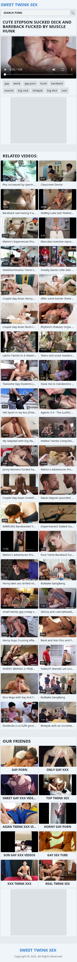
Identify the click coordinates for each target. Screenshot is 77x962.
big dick (52, 90)
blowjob (38, 90)
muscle (8, 90)
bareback (57, 83)
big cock (23, 90)
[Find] (72, 12)
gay (6, 83)
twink (16, 83)
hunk (43, 83)
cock (64, 90)
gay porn (30, 83)
